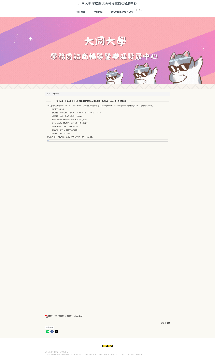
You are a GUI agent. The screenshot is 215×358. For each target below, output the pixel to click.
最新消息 (56, 94)
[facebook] (52, 332)
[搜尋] (140, 10)
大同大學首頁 (80, 12)
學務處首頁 (98, 12)
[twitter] (57, 332)
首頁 (48, 94)
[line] (48, 332)
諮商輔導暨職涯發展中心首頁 (122, 12)
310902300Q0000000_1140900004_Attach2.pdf (65, 316)
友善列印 (49, 327)
